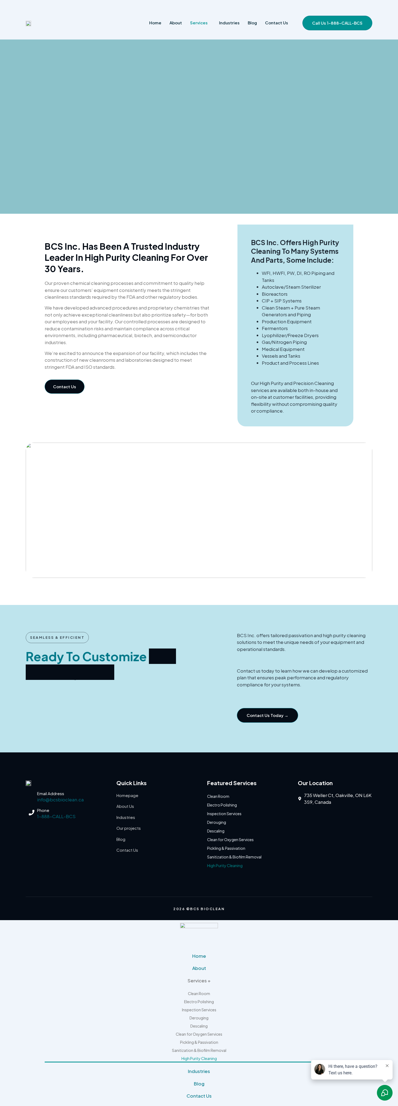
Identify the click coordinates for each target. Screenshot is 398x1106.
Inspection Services (224, 813)
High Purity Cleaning (225, 865)
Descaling (215, 830)
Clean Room (218, 796)
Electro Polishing (222, 804)
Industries (229, 22)
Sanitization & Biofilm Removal (234, 856)
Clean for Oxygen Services (230, 839)
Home (155, 22)
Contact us (276, 22)
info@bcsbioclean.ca (60, 799)
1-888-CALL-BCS (56, 816)
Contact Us (199, 1096)
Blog (252, 22)
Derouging (216, 822)
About (175, 22)
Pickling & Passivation (226, 848)
